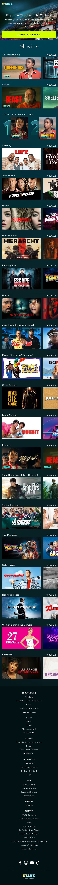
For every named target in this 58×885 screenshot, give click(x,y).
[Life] (21, 159)
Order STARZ (29, 763)
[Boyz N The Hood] (21, 338)
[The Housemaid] (21, 219)
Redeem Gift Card (29, 771)
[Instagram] (26, 863)
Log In (29, 775)
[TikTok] (38, 863)
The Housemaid (29, 729)
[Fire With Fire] (21, 189)
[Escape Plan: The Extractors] (21, 278)
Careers (29, 822)
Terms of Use (29, 838)
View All (51, 55)
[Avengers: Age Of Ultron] (21, 518)
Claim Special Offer (29, 767)
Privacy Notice (29, 826)
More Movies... (29, 733)
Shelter (29, 725)
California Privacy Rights (29, 830)
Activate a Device (29, 788)
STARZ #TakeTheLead (29, 819)
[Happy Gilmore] (21, 578)
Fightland (29, 697)
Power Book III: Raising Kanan (29, 701)
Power (29, 704)
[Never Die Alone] (21, 398)
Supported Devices (29, 792)
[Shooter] (21, 608)
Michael (29, 718)
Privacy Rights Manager (29, 834)
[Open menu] (54, 4)
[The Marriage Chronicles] (21, 668)
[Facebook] (20, 863)
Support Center (29, 784)
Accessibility (29, 796)
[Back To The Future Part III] (21, 548)
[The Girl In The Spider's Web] (21, 488)
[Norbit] (21, 428)
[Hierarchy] (21, 249)
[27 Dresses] (21, 638)
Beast (29, 721)
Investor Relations (29, 849)
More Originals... (29, 712)
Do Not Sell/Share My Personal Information (29, 841)
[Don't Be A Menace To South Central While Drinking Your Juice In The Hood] (21, 368)
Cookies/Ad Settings (29, 845)
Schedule (29, 805)
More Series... (29, 753)
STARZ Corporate (29, 815)
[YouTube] (32, 863)
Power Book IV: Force (29, 708)
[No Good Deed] (21, 308)
